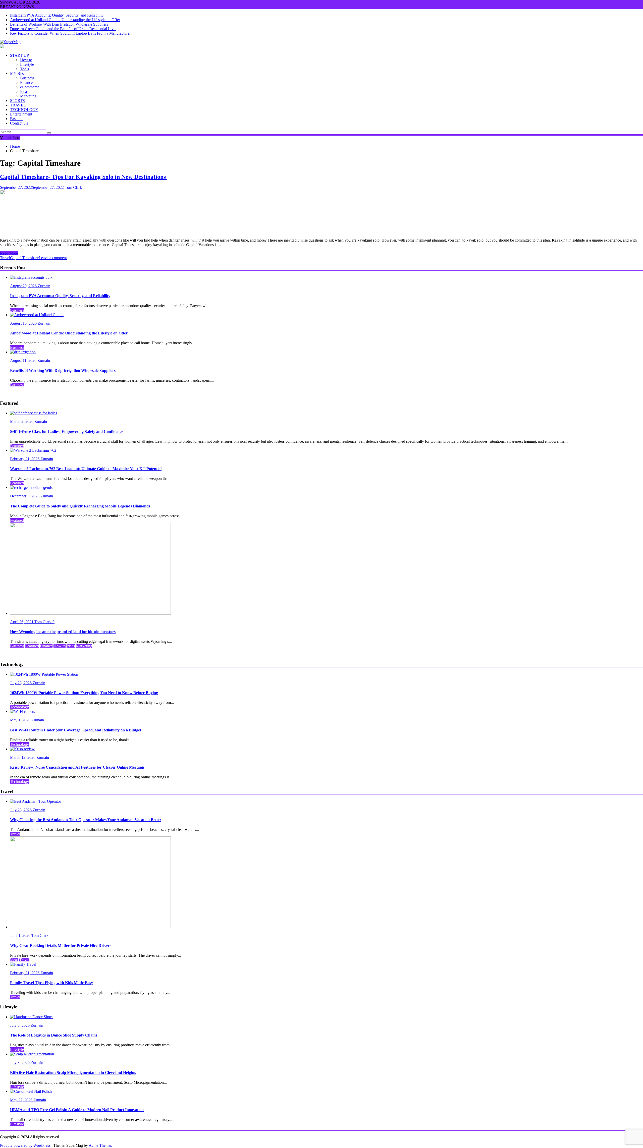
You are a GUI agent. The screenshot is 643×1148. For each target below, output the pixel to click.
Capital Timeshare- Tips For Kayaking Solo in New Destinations (83, 177)
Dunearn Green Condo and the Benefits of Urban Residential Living (64, 29)
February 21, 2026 (25, 459)
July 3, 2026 (20, 1062)
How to (26, 60)
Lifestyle (27, 64)
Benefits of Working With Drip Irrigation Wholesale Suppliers (59, 24)
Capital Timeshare (24, 258)
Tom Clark (73, 187)
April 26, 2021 (22, 622)
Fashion (16, 119)
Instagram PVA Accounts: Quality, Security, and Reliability (56, 15)
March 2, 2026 (22, 421)
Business (27, 78)
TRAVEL (18, 105)
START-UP (19, 55)
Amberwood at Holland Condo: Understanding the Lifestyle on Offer (65, 20)
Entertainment (21, 114)
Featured (17, 446)
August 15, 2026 (24, 323)
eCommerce (29, 87)
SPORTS (17, 100)
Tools (24, 69)
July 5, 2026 (20, 1025)
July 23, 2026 (21, 683)
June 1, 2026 (20, 935)
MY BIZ (17, 73)
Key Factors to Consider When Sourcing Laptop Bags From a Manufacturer (70, 33)
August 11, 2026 (23, 360)
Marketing (28, 96)
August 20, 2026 (24, 286)
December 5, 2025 (25, 496)
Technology (19, 707)
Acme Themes (100, 1145)
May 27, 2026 (21, 1100)
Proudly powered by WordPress (25, 1145)
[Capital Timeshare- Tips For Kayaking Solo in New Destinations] (30, 231)
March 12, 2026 (23, 757)
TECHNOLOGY (24, 109)
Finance (26, 82)
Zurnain (44, 286)
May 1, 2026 (20, 720)
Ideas (24, 91)
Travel (5, 258)
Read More (9, 253)
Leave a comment (53, 258)
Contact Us (19, 123)
